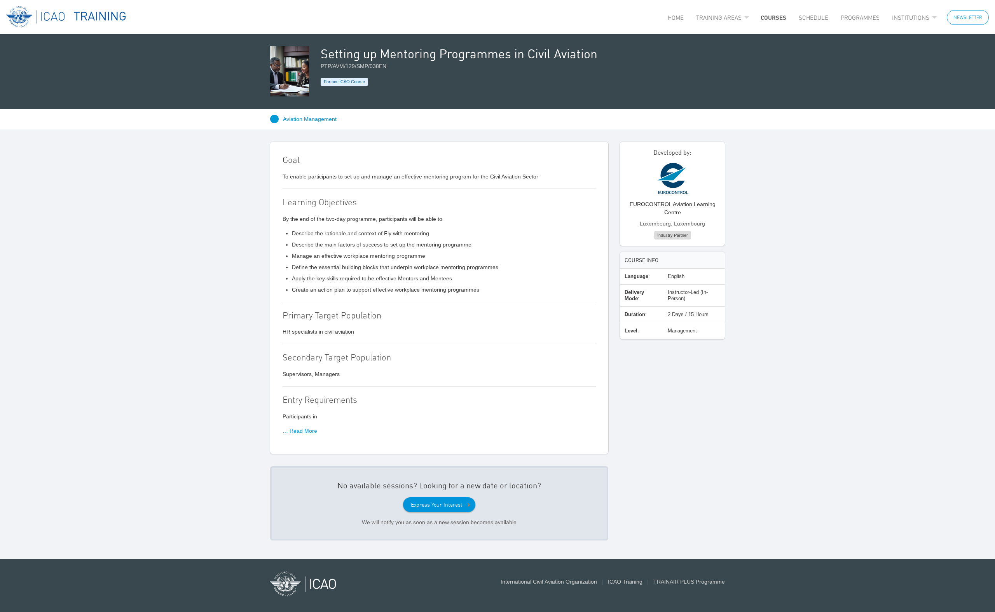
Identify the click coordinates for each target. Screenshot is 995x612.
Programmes (860, 17)
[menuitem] (676, 17)
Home (676, 17)
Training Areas (719, 17)
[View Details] (672, 181)
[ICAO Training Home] (66, 17)
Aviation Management (310, 119)
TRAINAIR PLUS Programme (689, 582)
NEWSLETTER (967, 17)
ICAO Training (625, 582)
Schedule (813, 17)
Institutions (910, 17)
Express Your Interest (437, 504)
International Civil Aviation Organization (549, 582)
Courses (773, 17)
